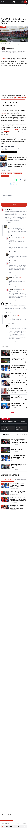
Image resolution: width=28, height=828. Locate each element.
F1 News (3, 26)
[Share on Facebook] (20, 180)
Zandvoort (3, 113)
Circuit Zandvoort (4, 175)
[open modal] (26, 2)
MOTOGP (11, 4)
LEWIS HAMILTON (20, 4)
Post (14, 204)
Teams (19, 819)
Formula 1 (3, 58)
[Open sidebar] (2, 2)
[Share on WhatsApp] (16, 180)
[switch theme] (4, 2)
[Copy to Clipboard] (14, 183)
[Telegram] (10, 183)
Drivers (7, 819)
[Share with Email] (17, 183)
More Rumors (20, 434)
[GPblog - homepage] (14, 2)
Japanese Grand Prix (17, 173)
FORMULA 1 (4, 4)
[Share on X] (24, 180)
